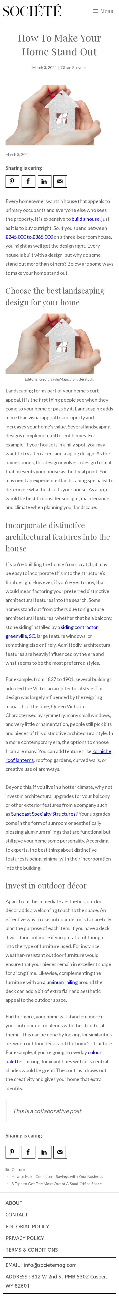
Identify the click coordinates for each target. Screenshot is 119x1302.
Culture (18, 1169)
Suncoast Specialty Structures (43, 814)
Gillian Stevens (74, 67)
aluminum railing (60, 982)
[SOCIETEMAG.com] (32, 11)
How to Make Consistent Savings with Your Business (57, 1176)
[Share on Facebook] (28, 181)
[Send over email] (60, 181)
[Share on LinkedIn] (44, 181)
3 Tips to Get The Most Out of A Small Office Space (57, 1183)
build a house (86, 219)
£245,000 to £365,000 (29, 237)
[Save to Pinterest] (12, 181)
